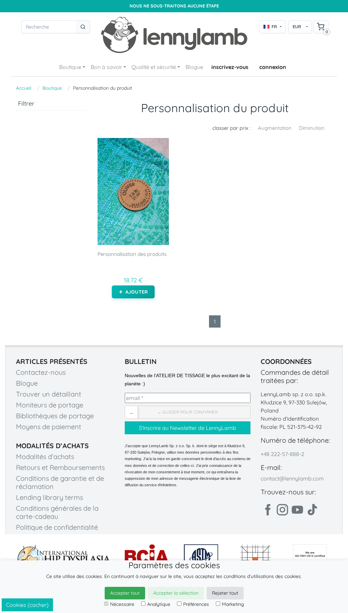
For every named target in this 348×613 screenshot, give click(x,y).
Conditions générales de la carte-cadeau (57, 512)
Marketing (233, 604)
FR (274, 26)
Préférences (196, 604)
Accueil (23, 88)
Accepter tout (125, 593)
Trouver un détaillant (48, 394)
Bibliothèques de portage (55, 415)
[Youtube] (297, 509)
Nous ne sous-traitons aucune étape (174, 5)
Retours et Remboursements (60, 467)
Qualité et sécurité (154, 67)
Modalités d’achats (45, 456)
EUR (297, 26)
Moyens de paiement (48, 426)
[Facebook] (267, 509)
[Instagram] (282, 509)
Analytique (158, 604)
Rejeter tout (225, 593)
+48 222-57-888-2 (282, 454)
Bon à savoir (106, 67)
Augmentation (275, 128)
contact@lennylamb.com (292, 478)
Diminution (312, 128)
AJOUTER (136, 292)
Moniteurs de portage (49, 405)
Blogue (194, 67)
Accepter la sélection (175, 593)
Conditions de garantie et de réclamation (60, 482)
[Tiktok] (312, 509)
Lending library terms (49, 497)
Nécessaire (122, 604)
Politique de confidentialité (57, 527)
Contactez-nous (41, 372)
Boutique (70, 67)
